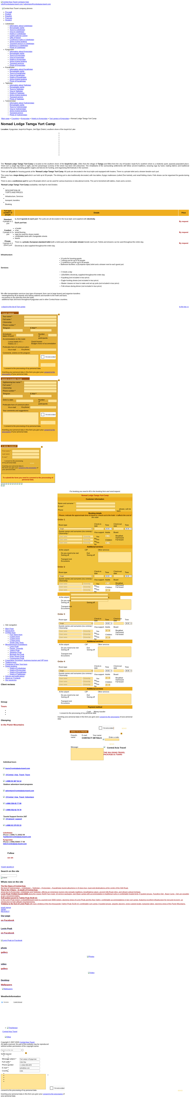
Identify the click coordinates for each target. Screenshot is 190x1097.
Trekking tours (10, 662)
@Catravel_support (14, 819)
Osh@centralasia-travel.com (15, 844)
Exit (91, 554)
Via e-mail (12, 350)
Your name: (97, 735)
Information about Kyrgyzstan (21, 51)
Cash (96, 712)
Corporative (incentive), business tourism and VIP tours (26, 660)
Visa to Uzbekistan (17, 32)
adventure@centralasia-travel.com (37, 4)
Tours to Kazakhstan (18, 73)
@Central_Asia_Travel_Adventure (20, 797)
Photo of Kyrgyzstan (17, 65)
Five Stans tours (16, 635)
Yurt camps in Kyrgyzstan (59, 118)
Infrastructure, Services (14, 196)
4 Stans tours (15, 637)
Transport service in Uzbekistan (22, 44)
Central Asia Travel (9, 1031)
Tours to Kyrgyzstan (17, 55)
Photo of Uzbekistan (17, 47)
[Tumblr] (19, 484)
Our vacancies (10, 680)
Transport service (16, 97)
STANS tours (10, 633)
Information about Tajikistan (20, 85)
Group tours (9, 631)
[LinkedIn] (17, 484)
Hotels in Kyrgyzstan (18, 59)
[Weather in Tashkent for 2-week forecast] (18, 1002)
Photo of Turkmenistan (18, 115)
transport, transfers (12, 200)
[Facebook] (2, 484)
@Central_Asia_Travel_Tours (18, 775)
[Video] (91, 973)
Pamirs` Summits (16, 648)
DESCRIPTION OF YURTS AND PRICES (14, 191)
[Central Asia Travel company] (15, 2)
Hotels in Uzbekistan (18, 34)
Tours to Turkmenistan (18, 107)
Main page (5, 118)
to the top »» (184, 307)
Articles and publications (14, 676)
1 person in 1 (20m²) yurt (8, 243)
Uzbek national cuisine (18, 36)
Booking (8, 204)
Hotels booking (11, 666)
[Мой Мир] (6, 484)
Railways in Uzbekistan (19, 45)
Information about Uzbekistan (21, 26)
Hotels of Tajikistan (17, 93)
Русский (8, 12)
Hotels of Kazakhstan (18, 77)
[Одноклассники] (8, 484)
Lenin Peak (14, 646)
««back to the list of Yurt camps (13, 307)
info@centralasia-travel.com (12, 4)
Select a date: (8, 400)
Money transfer (99, 712)
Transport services (17, 63)
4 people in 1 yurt (8, 221)
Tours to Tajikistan (17, 89)
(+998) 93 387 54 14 (13, 781)
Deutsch (8, 20)
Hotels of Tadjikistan (17, 674)
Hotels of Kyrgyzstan (18, 670)
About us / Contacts (12, 678)
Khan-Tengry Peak (17, 656)
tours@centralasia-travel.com (17, 768)
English (8, 14)
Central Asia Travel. (27, 1042)
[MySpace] (22, 484)
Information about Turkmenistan (22, 103)
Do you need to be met (70, 554)
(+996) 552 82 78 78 (13, 810)
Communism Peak (17, 658)
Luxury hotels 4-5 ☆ (15, 342)
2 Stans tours (15, 640)
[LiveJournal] (13, 484)
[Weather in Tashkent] (11, 1000)
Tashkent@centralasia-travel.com (17, 837)
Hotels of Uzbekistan (18, 668)
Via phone (25, 349)
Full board (119, 540)
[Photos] (91, 957)
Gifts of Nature (15, 38)
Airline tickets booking (18, 42)
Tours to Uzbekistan (17, 30)
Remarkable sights (17, 28)
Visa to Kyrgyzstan (17, 57)
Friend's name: (74, 736)
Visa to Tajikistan (16, 91)
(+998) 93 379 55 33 (13, 825)
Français (8, 18)
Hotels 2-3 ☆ (13, 344)
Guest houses (36, 342)
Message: (74, 747)
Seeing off (65, 555)
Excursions (65, 561)
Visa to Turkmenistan (18, 109)
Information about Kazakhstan (21, 69)
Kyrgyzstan (25, 118)
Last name (6, 454)
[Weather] (4, 1002)
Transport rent (66, 560)
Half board (120, 539)
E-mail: (84, 735)
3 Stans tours (15, 639)
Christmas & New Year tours (16, 664)
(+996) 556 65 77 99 (13, 803)
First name (6, 451)
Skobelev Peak (16, 652)
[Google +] (15, 484)
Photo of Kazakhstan (18, 81)
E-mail (5, 457)
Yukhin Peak (15, 650)
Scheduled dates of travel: (9, 335)
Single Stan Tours (17, 642)
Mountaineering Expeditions (16, 644)
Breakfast (120, 538)
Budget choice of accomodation (43, 343)
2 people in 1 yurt (8, 232)
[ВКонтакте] (4, 484)
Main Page (9, 629)
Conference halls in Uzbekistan (22, 40)
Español (8, 16)
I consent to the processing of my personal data (22, 368)
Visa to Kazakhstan (17, 75)
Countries (15, 118)
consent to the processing (27, 468)
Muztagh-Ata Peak (17, 654)
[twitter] (11, 484)
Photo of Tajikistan (17, 99)
